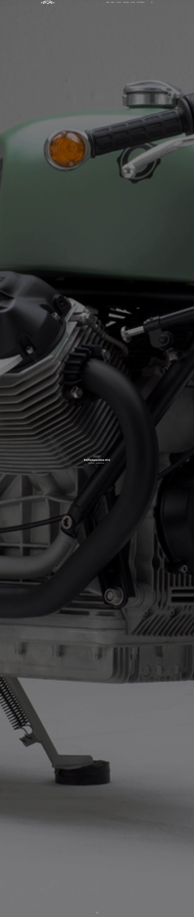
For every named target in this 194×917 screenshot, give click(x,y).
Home (107, 2)
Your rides (126, 2)
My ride (119, 2)
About (113, 2)
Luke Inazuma (91, 463)
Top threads (140, 2)
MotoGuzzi (97, 456)
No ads (133, 2)
